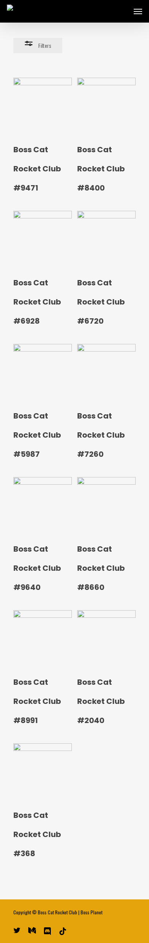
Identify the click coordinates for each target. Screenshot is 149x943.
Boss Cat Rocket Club (57, 912)
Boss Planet (91, 912)
